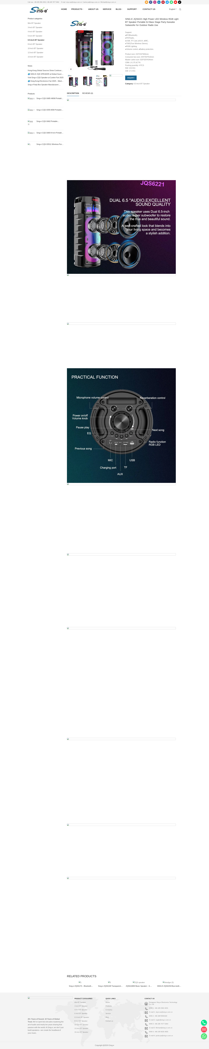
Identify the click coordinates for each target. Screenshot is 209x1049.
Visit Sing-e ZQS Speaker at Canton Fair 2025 (45, 77)
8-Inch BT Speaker (35, 44)
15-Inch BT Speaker (35, 57)
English (172, 9)
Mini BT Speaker (34, 23)
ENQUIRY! (130, 78)
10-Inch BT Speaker (35, 48)
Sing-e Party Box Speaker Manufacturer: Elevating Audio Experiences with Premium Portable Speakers (44, 85)
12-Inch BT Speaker (35, 52)
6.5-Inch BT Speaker (142, 84)
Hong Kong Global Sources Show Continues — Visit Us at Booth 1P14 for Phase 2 (45, 71)
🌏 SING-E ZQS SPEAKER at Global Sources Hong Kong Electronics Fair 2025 (46, 74)
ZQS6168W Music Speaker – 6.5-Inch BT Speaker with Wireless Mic (139, 986)
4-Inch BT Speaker (35, 32)
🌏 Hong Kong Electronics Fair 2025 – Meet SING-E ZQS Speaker (45, 81)
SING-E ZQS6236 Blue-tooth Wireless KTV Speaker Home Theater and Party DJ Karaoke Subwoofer (168, 986)
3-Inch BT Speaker (35, 27)
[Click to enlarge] (71, 69)
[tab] (73, 93)
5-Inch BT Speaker (35, 36)
